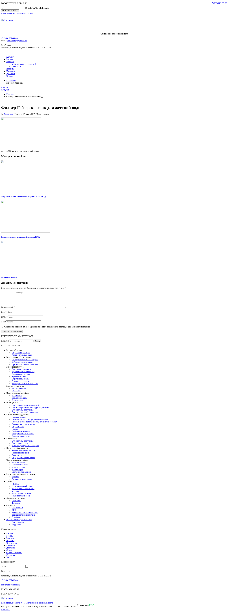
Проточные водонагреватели (25, 364)
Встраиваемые (18, 522)
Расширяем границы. (9, 277)
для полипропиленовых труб (25, 512)
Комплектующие (19, 467)
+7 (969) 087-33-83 (219, 3)
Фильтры (16, 503)
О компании (11, 543)
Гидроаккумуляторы (21, 352)
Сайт (3, 322)
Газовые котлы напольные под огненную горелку (34, 422)
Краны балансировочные (23, 371)
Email (4, 317)
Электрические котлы (21, 436)
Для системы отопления (22, 410)
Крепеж (15, 477)
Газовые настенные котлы (23, 424)
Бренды (9, 59)
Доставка (10, 73)
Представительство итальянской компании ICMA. (20, 237)
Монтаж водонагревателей (24, 64)
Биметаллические (20, 465)
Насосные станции (20, 453)
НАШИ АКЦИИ (5, 88)
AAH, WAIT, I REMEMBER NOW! (17, 13)
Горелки (15, 429)
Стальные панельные (21, 472)
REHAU (15, 484)
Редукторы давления (21, 381)
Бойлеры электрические (22, 362)
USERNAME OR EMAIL (37, 8)
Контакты (10, 71)
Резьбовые (16, 517)
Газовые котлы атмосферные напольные (30, 419)
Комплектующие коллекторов (25, 445)
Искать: (4, 341)
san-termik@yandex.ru (10, 585)
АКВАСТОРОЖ (19, 388)
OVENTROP (17, 508)
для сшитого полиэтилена (23, 515)
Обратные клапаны (20, 379)
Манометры (17, 395)
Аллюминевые (18, 462)
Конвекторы (17, 469)
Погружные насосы (20, 455)
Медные (15, 491)
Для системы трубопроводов (25, 412)
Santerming (9, 114)
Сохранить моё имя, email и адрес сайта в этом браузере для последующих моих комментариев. (47, 327)
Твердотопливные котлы (23, 434)
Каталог (10, 57)
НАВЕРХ (5, 610)
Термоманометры (19, 398)
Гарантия (10, 555)
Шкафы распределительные (19, 519)
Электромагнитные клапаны (25, 383)
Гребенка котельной (21, 431)
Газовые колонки (19, 417)
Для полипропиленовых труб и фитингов (30, 407)
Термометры (17, 400)
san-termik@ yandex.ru (17, 41)
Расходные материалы (22, 479)
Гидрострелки (18, 426)
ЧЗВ (8, 557)
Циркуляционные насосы (23, 457)
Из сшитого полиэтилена (23, 488)
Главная (10, 94)
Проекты (10, 69)
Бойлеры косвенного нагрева (25, 360)
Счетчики (16, 500)
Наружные (16, 524)
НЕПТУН (16, 391)
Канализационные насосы (23, 450)
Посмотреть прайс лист (11, 603)
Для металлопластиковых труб (25, 405)
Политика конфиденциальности (38, 603)
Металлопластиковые (21, 493)
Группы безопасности (21, 369)
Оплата (9, 76)
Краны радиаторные (21, 374)
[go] (27, 567)
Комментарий (8, 307)
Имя (3, 312)
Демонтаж (16, 66)
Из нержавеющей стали (22, 486)
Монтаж (10, 61)
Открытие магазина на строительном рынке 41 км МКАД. (23, 197)
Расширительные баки (22, 355)
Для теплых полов (20, 443)
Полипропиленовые (21, 496)
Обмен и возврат (14, 552)
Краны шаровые (19, 376)
